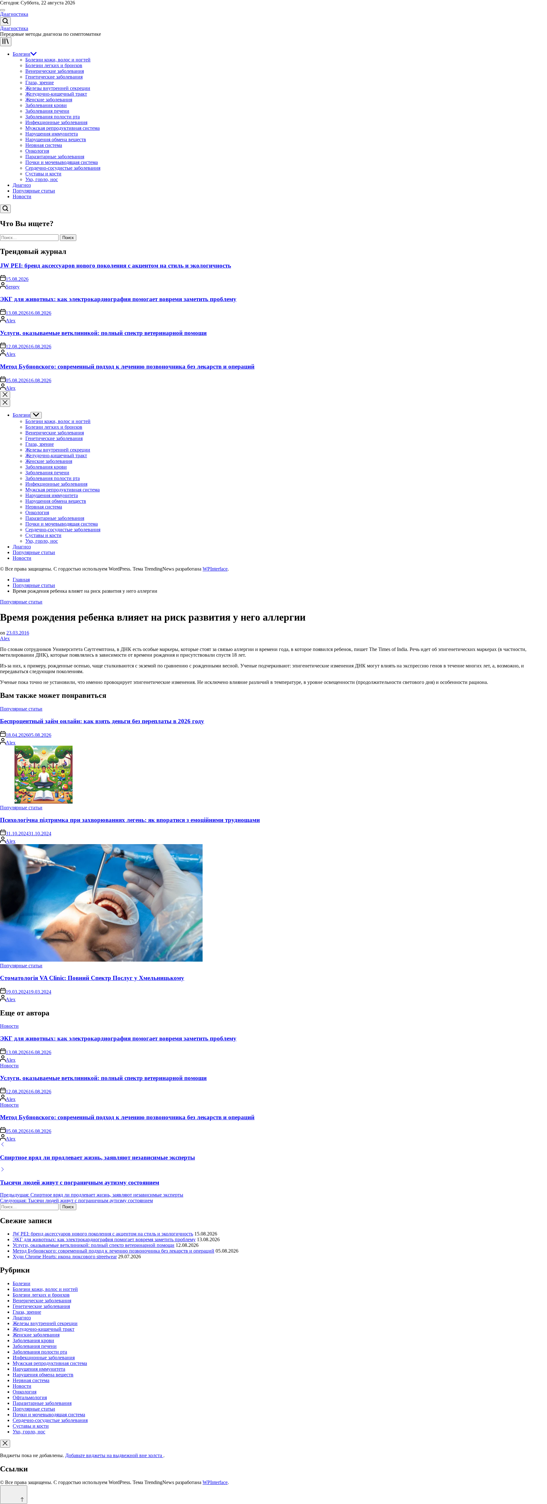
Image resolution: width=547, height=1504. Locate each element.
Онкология (37, 151)
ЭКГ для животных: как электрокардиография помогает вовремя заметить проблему (118, 299)
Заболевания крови (46, 105)
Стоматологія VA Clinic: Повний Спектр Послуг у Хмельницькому (92, 978)
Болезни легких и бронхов (53, 65)
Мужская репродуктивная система (62, 128)
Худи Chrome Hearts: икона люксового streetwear (65, 1256)
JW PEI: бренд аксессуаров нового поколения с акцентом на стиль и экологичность (115, 265)
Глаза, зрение (39, 82)
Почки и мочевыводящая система (61, 162)
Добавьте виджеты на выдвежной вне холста (114, 1455)
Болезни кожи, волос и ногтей (58, 59)
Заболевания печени (47, 111)
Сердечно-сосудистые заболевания (62, 168)
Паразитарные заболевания (54, 156)
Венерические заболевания (54, 71)
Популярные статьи (34, 190)
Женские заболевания (48, 99)
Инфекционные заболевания (56, 122)
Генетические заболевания (54, 76)
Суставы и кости (43, 173)
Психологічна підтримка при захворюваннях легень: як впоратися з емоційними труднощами (130, 820)
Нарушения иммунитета (51, 133)
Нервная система (43, 145)
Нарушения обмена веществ (55, 139)
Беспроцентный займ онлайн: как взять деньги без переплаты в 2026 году (102, 721)
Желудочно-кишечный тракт (56, 94)
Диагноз (22, 185)
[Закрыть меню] (5, 1444)
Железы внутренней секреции (57, 88)
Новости (22, 196)
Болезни (21, 54)
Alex (11, 320)
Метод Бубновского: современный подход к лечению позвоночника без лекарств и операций (127, 366)
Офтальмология (30, 1397)
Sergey (13, 286)
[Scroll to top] (13, 1494)
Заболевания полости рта (52, 116)
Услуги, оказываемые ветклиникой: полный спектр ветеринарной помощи (103, 333)
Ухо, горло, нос (41, 179)
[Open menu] (5, 41)
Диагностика (14, 14)
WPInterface (215, 569)
